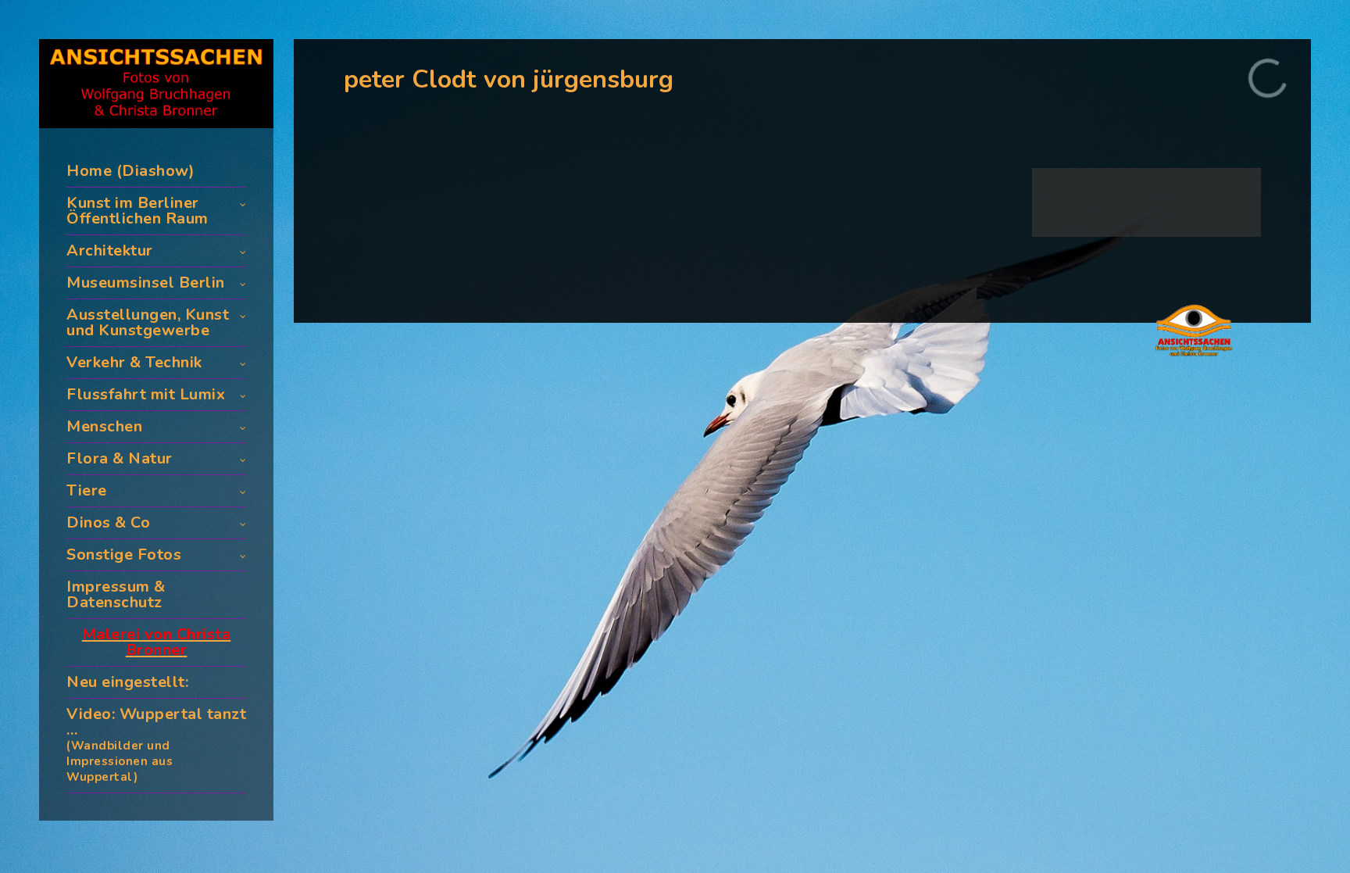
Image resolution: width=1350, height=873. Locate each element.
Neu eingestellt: (127, 681)
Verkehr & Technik (134, 362)
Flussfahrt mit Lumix (145, 394)
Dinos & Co (108, 522)
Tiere (86, 490)
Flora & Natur (119, 458)
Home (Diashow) (130, 170)
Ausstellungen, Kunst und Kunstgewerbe (147, 322)
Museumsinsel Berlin (145, 282)
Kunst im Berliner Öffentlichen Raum (137, 210)
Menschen (104, 426)
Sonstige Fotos (123, 554)
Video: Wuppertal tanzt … (156, 744)
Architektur (109, 250)
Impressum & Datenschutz (116, 594)
